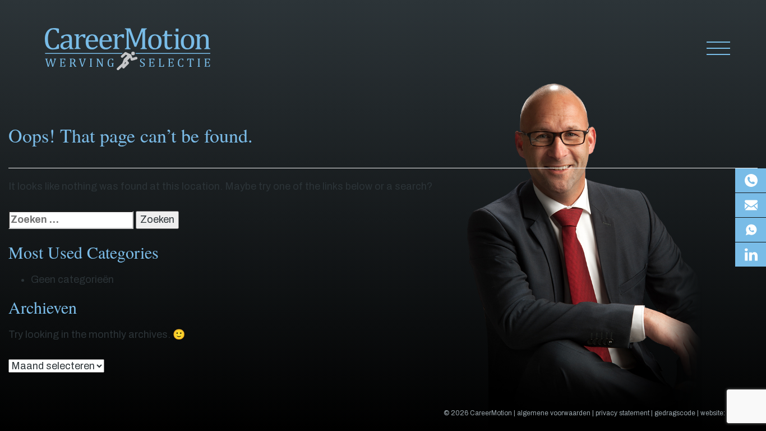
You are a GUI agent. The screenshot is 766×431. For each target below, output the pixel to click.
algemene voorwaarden (553, 413)
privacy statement (622, 413)
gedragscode (674, 413)
